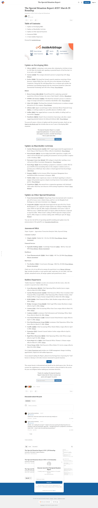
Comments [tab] (28, 400)
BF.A (38, 94)
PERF (33, 79)
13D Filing (30, 171)
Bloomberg (68, 96)
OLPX (34, 238)
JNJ (58, 119)
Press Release (59, 87)
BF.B (41, 94)
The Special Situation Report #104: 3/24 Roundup (40, 459)
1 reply (30, 434)
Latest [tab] (29, 446)
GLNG (36, 103)
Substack (42, 505)
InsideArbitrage (36, 40)
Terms (55, 498)
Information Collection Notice (48, 486)
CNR (42, 318)
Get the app (55, 501)
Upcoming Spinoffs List (51, 222)
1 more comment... (29, 439)
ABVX (34, 68)
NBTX (36, 117)
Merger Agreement (44, 249)
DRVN (38, 154)
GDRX (34, 327)
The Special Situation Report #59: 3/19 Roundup (40, 450)
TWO (36, 264)
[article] (49, 453)
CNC (33, 308)
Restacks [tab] (33, 400)
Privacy (51, 498)
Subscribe (87, 2)
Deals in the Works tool (31, 124)
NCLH (43, 160)
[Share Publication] (81, 2)
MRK (51, 255)
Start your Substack (45, 501)
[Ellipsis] (73, 413)
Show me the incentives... (33, 413)
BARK (33, 299)
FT (64, 110)
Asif (29, 15)
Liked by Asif (31, 414)
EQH (40, 247)
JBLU (33, 112)
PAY (35, 331)
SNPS (34, 173)
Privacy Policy (59, 486)
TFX (33, 178)
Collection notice (61, 498)
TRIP (36, 184)
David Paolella (34, 453)
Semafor (37, 114)
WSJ (39, 158)
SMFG (29, 110)
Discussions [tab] (34, 446)
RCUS (40, 288)
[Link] (23, 24)
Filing (43, 290)
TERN (43, 255)
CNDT (35, 313)
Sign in (94, 2)
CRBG (58, 247)
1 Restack (38, 386)
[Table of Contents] (1, 254)
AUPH (44, 149)
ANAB (36, 205)
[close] (62, 462)
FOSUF (41, 198)
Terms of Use (55, 485)
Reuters (54, 202)
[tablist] (30, 401)
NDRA (42, 99)
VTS (37, 345)
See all (27, 478)
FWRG (47, 322)
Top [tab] (26, 446)
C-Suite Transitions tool (34, 350)
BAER (44, 304)
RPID (43, 336)
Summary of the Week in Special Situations (34, 452)
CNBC (39, 72)
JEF (34, 108)
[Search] (78, 2)
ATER (34, 75)
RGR (36, 165)
